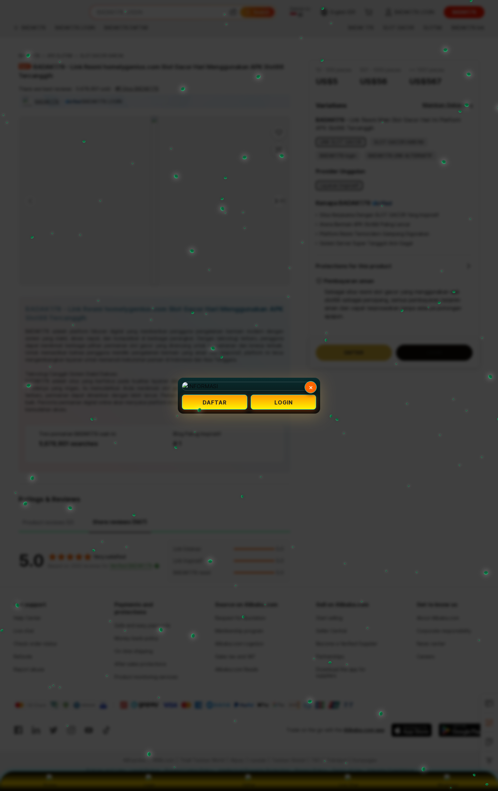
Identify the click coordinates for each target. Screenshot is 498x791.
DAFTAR (215, 402)
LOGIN (283, 402)
